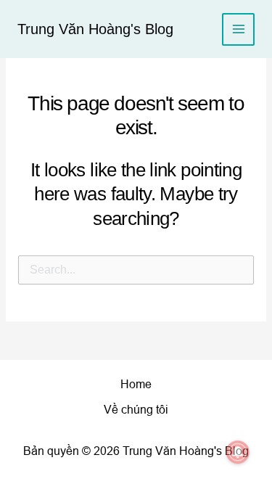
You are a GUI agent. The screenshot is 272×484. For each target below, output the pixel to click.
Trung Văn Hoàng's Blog (95, 29)
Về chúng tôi (136, 409)
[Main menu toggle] (238, 29)
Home (136, 384)
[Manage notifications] (238, 452)
